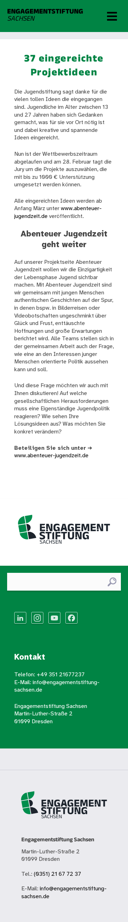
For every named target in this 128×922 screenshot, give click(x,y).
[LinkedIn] (20, 618)
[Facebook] (71, 618)
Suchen (112, 582)
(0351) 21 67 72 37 (57, 874)
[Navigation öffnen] (112, 16)
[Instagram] (37, 618)
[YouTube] (54, 618)
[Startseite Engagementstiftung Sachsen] (64, 532)
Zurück (22, 472)
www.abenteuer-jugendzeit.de (51, 456)
